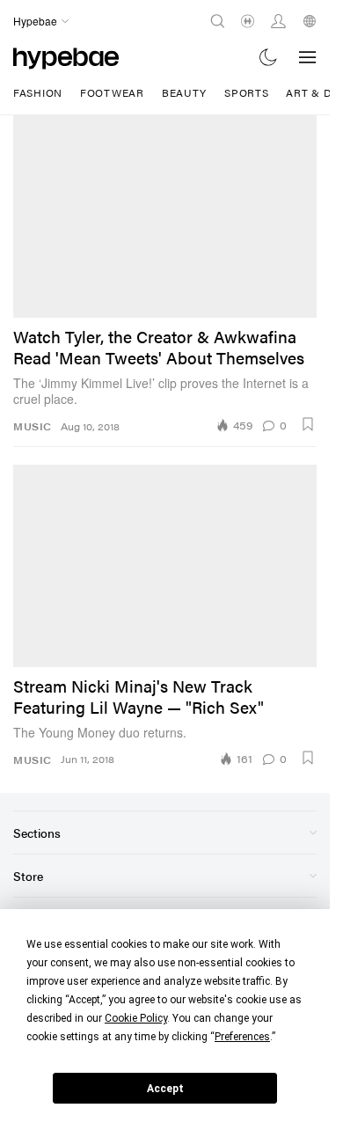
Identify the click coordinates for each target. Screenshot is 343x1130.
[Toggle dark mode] (269, 57)
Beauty (184, 92)
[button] (308, 424)
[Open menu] (308, 57)
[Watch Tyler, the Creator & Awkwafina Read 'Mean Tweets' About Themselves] (165, 216)
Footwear (112, 92)
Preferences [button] (242, 1037)
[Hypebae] (66, 57)
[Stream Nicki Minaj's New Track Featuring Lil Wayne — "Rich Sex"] (165, 566)
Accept (165, 1088)
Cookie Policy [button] (136, 1018)
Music (32, 426)
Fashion (37, 92)
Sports (246, 92)
